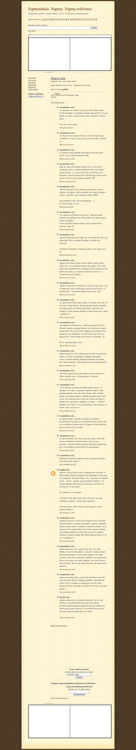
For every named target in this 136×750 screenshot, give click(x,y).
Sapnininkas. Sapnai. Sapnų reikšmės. (60, 8)
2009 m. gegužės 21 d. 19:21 (67, 181)
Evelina (62, 469)
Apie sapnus (32, 82)
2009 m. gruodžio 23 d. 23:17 (67, 365)
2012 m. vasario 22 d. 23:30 (67, 617)
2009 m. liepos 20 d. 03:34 (66, 229)
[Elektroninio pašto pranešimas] (76, 95)
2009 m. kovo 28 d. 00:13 (66, 144)
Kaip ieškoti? (32, 31)
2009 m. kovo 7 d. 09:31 (66, 127)
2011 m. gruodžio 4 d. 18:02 (67, 592)
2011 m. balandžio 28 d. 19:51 (67, 464)
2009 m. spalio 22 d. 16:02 (66, 317)
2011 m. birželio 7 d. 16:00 (67, 512)
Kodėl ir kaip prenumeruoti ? (60, 698)
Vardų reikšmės (33, 89)
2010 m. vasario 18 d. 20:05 (67, 379)
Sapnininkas (32, 78)
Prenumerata (32, 85)
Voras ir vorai (58, 78)
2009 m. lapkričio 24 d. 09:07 (67, 345)
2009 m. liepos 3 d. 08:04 (66, 207)
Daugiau (57, 93)
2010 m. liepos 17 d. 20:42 (66, 430)
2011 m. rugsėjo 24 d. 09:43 (67, 569)
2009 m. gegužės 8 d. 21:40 (67, 159)
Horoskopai (32, 87)
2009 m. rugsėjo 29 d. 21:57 (67, 294)
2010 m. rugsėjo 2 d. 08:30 (66, 450)
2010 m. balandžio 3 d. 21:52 (67, 410)
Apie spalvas (32, 80)
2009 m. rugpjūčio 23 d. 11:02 (67, 255)
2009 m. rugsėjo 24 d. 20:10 (67, 277)
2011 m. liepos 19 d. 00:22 (66, 541)
